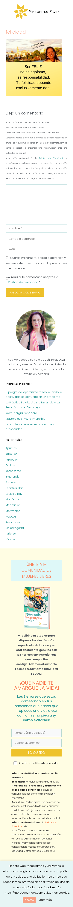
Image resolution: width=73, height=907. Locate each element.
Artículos (11, 454)
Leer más (45, 900)
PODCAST (12, 516)
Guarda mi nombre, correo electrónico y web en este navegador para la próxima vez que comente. (36, 263)
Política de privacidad (23, 282)
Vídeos (10, 539)
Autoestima (13, 471)
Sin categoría (15, 528)
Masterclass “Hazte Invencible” (26, 419)
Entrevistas (13, 482)
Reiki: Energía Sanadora (21, 413)
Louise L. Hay (14, 494)
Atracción (12, 460)
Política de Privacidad (52, 158)
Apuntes (11, 448)
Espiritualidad (15, 488)
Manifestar (13, 499)
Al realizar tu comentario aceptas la (33, 279)
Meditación (13, 505)
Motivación (13, 511)
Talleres (11, 533)
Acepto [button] (29, 900)
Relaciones (13, 522)
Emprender (13, 476)
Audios (10, 465)
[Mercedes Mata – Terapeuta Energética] (36, 12)
